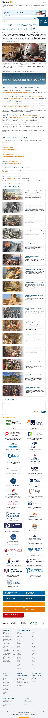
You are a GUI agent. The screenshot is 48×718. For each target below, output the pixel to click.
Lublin (18, 649)
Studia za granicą (30, 609)
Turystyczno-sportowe (7, 686)
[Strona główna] (9, 2)
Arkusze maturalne (6, 635)
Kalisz (33, 642)
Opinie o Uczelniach (7, 639)
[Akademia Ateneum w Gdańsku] (14, 623)
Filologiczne (5, 688)
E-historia (4, 142)
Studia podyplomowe (11, 183)
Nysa (33, 651)
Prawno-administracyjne (7, 679)
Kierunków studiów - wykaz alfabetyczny (11, 593)
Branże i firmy (34, 678)
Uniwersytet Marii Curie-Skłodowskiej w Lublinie (18, 106)
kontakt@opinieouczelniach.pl (24, 712)
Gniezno (33, 639)
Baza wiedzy (33, 679)
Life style (5, 663)
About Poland (6, 700)
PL (39, 2)
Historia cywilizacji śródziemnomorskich (11, 159)
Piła (32, 654)
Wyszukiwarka (43, 17)
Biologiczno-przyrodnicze (8, 681)
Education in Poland (7, 701)
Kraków (18, 646)
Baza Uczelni (5, 637)
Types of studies (6, 704)
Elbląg (33, 636)
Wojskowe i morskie (7, 690)
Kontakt (25, 703)
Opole (33, 653)
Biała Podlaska (20, 632)
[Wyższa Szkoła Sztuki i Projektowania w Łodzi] (5, 623)
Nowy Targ (19, 651)
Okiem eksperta (34, 681)
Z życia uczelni (6, 643)
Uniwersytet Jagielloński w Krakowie (17, 98)
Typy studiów (11, 173)
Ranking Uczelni (6, 640)
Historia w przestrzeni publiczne (9, 149)
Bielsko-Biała (19, 633)
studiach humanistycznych (15, 163)
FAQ (4, 705)
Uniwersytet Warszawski (18, 117)
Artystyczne (5, 689)
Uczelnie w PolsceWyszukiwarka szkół (30, 593)
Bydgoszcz (34, 633)
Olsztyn (18, 653)
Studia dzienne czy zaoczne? (8, 650)
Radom (18, 658)
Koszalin (33, 644)
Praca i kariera (6, 660)
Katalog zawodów (6, 658)
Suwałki (18, 661)
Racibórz (33, 657)
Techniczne (5, 675)
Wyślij (43, 411)
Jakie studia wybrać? (7, 644)
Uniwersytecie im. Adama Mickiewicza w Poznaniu (15, 92)
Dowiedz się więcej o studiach (9, 654)
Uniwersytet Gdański (13, 108)
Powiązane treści (44, 22)
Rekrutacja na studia (7, 651)
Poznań (33, 656)
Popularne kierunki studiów (8, 656)
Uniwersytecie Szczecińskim (31, 115)
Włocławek (19, 668)
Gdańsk (18, 637)
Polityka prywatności (28, 701)
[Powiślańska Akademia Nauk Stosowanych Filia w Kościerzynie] (33, 623)
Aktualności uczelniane (7, 642)
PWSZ (4, 693)
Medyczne (5, 678)
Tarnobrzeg (34, 663)
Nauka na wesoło (6, 661)
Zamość (19, 669)
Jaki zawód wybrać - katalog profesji (13, 604)
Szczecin (33, 661)
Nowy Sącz (34, 650)
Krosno (33, 646)
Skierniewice (34, 660)
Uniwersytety (5, 692)
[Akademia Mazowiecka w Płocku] (42, 623)
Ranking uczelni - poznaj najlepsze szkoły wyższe (12, 609)
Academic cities (6, 703)
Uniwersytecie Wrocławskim (31, 122)
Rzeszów (33, 658)
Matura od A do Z (30, 598)
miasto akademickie (13, 178)
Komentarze (42, 25)
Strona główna (10, 5)
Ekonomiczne (5, 676)
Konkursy (26, 704)
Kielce (33, 643)
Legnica (18, 647)
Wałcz (18, 667)
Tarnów (18, 664)
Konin (18, 644)
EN (41, 2)
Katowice (19, 643)
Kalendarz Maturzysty (7, 636)
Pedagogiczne (6, 682)
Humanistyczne (6, 685)
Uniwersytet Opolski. (37, 96)
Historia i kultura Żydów (7, 147)
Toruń (33, 664)
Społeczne (5, 683)
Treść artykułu (43, 20)
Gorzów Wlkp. (20, 640)
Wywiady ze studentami (7, 653)
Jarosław (33, 640)
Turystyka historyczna (7, 154)
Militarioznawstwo (6, 152)
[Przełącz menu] (38, 18)
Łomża (33, 649)
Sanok (18, 660)
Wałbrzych (34, 665)
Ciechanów (34, 635)
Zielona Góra (34, 669)
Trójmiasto (19, 665)
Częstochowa (20, 636)
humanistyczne (14, 161)
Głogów (18, 639)
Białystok (33, 632)
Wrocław (33, 668)
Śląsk (18, 663)
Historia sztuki (5, 145)
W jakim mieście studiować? (8, 647)
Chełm (18, 635)
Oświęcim (19, 654)
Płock (18, 656)
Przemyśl (19, 657)
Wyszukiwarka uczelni (7, 180)
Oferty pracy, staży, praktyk (36, 677)
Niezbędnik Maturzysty (10, 598)
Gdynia (33, 637)
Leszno (33, 647)
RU (43, 2)
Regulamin (26, 700)
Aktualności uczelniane (31, 604)
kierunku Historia (26, 134)
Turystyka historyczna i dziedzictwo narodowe (13, 156)
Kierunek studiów (18, 176)
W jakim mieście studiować (22, 682)
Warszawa (34, 667)
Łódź (18, 650)
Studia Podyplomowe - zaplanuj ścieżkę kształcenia (12, 615)
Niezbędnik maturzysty (19, 5)
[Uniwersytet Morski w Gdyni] (24, 623)
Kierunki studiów (6, 657)
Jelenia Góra (19, 642)
